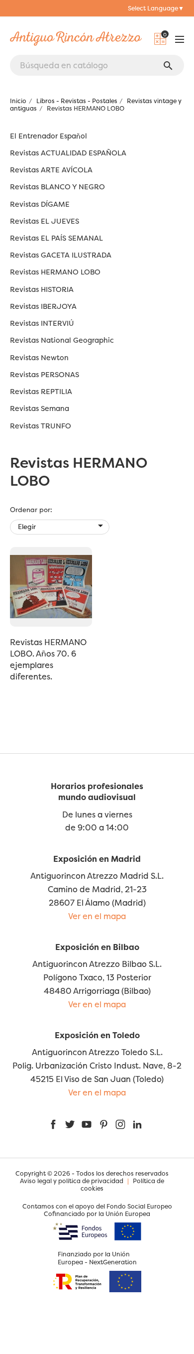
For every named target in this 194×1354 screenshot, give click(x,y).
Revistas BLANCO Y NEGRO (57, 187)
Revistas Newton (39, 358)
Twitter (69, 1124)
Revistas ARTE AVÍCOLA (51, 170)
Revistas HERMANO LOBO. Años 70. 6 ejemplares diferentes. (48, 659)
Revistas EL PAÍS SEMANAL (56, 238)
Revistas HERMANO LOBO (55, 272)
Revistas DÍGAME (40, 204)
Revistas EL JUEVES (44, 221)
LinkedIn (137, 1124)
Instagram (120, 1124)
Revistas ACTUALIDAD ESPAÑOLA (68, 153)
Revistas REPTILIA (41, 392)
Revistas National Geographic (62, 340)
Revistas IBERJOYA (43, 306)
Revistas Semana (39, 408)
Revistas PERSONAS (44, 375)
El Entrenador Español (48, 136)
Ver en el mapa (97, 916)
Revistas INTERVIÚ (42, 323)
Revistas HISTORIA (42, 289)
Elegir (62, 526)
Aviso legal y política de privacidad (71, 1181)
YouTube (86, 1124)
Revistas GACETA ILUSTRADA (60, 255)
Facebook (53, 1124)
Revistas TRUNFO (40, 426)
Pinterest (103, 1124)
